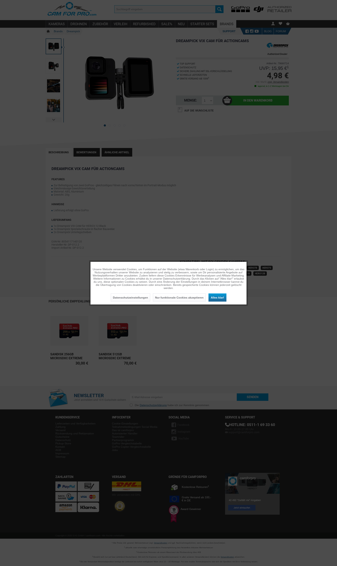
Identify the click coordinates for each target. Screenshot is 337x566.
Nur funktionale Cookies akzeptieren (179, 297)
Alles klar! (217, 297)
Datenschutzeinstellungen (130, 297)
